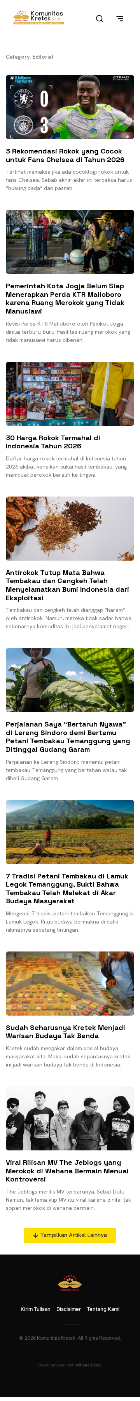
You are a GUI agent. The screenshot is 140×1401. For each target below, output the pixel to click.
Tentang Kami (103, 1309)
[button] (70, 1235)
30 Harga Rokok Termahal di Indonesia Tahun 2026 (53, 442)
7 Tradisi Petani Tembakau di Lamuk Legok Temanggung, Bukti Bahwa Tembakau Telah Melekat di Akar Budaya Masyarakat (67, 888)
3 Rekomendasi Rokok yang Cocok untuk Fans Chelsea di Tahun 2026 (65, 155)
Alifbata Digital (88, 1365)
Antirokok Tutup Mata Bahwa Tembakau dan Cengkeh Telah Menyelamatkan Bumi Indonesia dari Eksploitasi (67, 585)
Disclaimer (68, 1309)
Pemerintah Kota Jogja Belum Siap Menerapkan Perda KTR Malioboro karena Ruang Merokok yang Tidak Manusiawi (65, 298)
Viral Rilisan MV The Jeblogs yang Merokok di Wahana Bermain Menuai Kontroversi (67, 1170)
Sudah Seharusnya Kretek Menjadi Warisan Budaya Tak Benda (65, 1031)
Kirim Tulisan (36, 1309)
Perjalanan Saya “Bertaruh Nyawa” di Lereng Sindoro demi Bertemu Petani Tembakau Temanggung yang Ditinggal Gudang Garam (68, 737)
